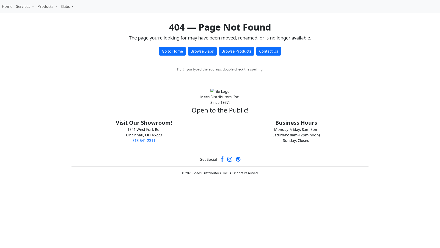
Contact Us (268, 51)
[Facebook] (222, 159)
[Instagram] (229, 159)
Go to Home (172, 51)
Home (8, 6)
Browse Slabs (202, 51)
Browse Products (236, 51)
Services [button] (23, 6)
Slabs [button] (66, 6)
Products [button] (46, 6)
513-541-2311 (143, 140)
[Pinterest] (238, 159)
